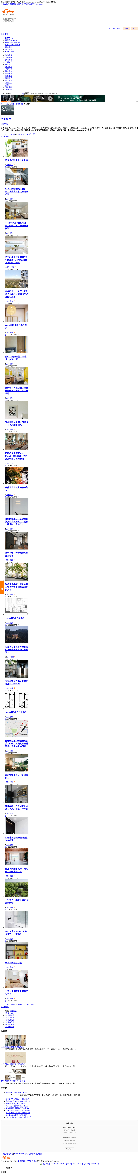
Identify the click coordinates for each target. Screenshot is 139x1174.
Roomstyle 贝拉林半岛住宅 (16, 1104)
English (40, 4)
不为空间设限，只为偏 (16, 1081)
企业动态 (8, 67)
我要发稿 (33, 4)
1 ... (2, 134)
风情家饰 (8, 60)
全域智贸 (8, 73)
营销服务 (8, 89)
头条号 (22, 4)
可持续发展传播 (115, 28)
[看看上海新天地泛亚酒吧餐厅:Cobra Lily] (16, 677)
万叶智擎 (10, 657)
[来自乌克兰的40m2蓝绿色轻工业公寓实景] (16, 927)
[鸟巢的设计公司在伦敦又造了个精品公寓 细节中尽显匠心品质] (16, 287)
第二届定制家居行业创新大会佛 (18, 1113)
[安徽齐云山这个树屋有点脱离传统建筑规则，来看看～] (16, 643)
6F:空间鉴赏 (9, 1024)
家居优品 (12, 42)
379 (13, 134)
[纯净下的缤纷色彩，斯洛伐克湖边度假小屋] (16, 865)
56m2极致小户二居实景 (16, 712)
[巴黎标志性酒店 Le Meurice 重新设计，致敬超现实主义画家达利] (16, 449)
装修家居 (19, 104)
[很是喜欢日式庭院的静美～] (16, 483)
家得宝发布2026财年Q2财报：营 (18, 1101)
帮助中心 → (69, 1149)
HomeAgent (9, 51)
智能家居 (8, 55)
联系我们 (39, 1154)
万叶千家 (4, 104)
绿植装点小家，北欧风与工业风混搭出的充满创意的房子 (16, 587)
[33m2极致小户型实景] (16, 614)
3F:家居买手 (9, 1018)
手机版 (10, 4)
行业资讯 (8, 64)
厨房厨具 (8, 80)
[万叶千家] (9, 15)
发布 (7, 136)
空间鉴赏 (8, 62)
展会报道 (8, 76)
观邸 (12, 45)
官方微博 (31, 1154)
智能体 (27, 4)
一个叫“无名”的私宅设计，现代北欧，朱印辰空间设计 (16, 226)
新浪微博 (16, 4)
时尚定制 (8, 47)
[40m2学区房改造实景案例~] (16, 321)
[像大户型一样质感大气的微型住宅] (16, 549)
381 (18, 134)
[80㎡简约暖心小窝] (16, 959)
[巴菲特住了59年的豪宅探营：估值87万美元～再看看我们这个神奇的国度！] (16, 737)
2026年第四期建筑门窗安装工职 (18, 1110)
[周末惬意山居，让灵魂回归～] (16, 771)
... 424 (27, 134)
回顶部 (3, 1172)
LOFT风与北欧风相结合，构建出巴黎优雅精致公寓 (16, 192)
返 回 (3, 136)
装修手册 (8, 58)
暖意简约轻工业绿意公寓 (16, 160)
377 (8, 134)
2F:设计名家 (9, 1015)
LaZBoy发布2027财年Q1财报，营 (18, 1117)
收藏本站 (4, 4)
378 (11, 134)
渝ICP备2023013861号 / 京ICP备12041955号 (82, 1164)
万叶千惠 (8, 87)
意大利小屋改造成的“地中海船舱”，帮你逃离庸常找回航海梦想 (16, 260)
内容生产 (17, 1154)
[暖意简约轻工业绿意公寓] (16, 156)
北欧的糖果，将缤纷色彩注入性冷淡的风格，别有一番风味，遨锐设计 (16, 522)
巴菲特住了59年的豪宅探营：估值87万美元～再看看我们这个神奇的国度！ (16, 743)
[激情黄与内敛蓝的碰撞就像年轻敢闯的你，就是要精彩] (16, 384)
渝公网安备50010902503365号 (53, 1164)
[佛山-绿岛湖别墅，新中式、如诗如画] (16, 352)
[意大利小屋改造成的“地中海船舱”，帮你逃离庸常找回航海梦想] (16, 253)
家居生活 (8, 78)
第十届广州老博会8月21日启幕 (17, 1099)
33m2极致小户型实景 (15, 618)
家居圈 (11, 40)
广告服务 (24, 1154)
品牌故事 (8, 69)
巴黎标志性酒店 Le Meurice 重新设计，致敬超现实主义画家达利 (16, 456)
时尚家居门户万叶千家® (27, 1161)
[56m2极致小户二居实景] (16, 708)
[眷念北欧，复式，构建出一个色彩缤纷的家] (16, 418)
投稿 (134, 28)
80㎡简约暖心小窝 (13, 963)
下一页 (32, 134)
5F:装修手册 (9, 1022)
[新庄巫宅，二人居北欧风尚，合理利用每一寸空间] (16, 802)
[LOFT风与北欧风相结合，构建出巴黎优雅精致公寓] (16, 185)
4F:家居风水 (9, 1020)
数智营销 (9, 1154)
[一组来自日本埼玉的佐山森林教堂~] (16, 896)
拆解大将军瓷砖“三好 (16, 1047)
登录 (126, 28)
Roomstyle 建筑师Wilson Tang (16, 1106)
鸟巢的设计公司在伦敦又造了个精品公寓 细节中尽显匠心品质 (16, 294)
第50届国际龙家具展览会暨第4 (17, 1108)
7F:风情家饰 (9, 1027)
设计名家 (8, 71)
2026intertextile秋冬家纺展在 (16, 1115)
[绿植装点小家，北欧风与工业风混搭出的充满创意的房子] (16, 580)
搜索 (22, 94)
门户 (9, 38)
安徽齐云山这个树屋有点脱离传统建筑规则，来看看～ (16, 650)
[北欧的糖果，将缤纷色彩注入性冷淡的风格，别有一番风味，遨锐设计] (16, 515)
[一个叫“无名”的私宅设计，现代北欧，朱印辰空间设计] (16, 219)
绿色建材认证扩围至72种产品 (17, 1092)
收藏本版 (4, 124)
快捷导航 (4, 34)
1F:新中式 (9, 1013)
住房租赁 (8, 49)
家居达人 (8, 83)
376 (5, 134)
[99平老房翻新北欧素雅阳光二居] (16, 987)
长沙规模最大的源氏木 (16, 1064)
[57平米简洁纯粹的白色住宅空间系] (16, 833)
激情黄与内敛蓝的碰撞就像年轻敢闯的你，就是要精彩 (16, 391)
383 (24, 134)
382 (21, 134)
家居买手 (8, 85)
